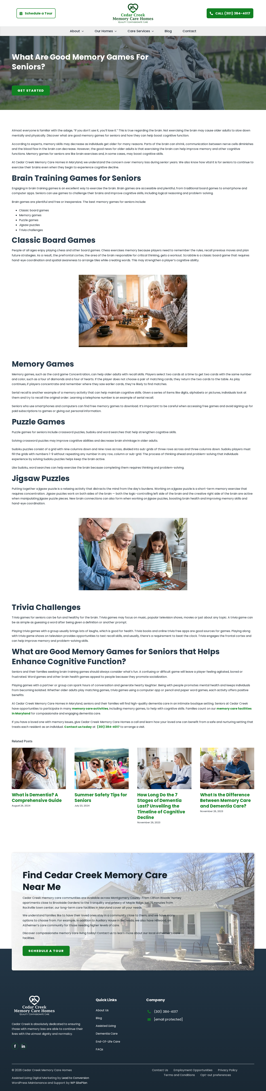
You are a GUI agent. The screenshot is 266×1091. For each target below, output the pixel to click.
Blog (99, 1018)
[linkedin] (23, 1046)
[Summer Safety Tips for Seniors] (102, 750)
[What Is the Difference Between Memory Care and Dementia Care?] (227, 750)
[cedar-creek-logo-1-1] (34, 997)
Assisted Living (106, 1026)
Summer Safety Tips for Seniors (101, 797)
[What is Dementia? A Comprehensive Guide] (39, 750)
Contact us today (78, 727)
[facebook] (15, 1046)
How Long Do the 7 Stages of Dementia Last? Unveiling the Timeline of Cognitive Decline (161, 806)
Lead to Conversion (75, 1078)
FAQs (99, 1049)
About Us (102, 1010)
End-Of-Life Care (108, 1041)
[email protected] (168, 1019)
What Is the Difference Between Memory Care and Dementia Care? (225, 800)
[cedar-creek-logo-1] (133, 5)
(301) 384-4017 (108, 727)
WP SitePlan (78, 1083)
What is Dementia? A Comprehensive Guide (37, 797)
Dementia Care (107, 1034)
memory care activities (90, 708)
